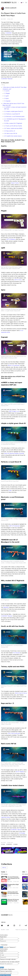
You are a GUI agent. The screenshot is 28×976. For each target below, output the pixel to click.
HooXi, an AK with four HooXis (14, 126)
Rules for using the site (21, 929)
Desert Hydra (15, 183)
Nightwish (6, 607)
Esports (9, 844)
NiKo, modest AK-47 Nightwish (14, 123)
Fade (10, 490)
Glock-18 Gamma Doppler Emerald (14, 453)
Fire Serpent (16, 652)
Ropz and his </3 (10, 131)
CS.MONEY (8, 33)
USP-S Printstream (14, 526)
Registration (3, 937)
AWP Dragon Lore (14, 411)
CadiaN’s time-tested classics (14, 136)
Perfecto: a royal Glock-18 (13, 114)
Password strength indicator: (8, 959)
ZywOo (7, 91)
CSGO (3, 844)
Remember (4, 945)
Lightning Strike (5, 817)
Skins (15, 844)
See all (4, 867)
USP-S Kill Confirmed (14, 733)
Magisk (8, 93)
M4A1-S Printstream (13, 365)
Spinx (7, 98)
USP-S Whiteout (10, 239)
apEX (7, 96)
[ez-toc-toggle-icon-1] (3, 85)
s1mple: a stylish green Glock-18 (14, 111)
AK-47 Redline (20, 771)
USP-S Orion (18, 279)
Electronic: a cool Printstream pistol (15, 116)
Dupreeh (8, 101)
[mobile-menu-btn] (26, 2)
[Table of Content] (2, 85)
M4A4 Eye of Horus (21, 693)
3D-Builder (22, 833)
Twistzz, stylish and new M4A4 (14, 128)
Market (10, 78)
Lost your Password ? (10, 947)
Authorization (4, 949)
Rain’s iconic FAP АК (12, 133)
